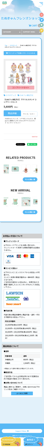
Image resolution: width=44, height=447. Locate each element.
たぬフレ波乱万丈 (26, 95)
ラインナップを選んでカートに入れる (21, 53)
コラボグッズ (11, 95)
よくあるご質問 (22, 393)
